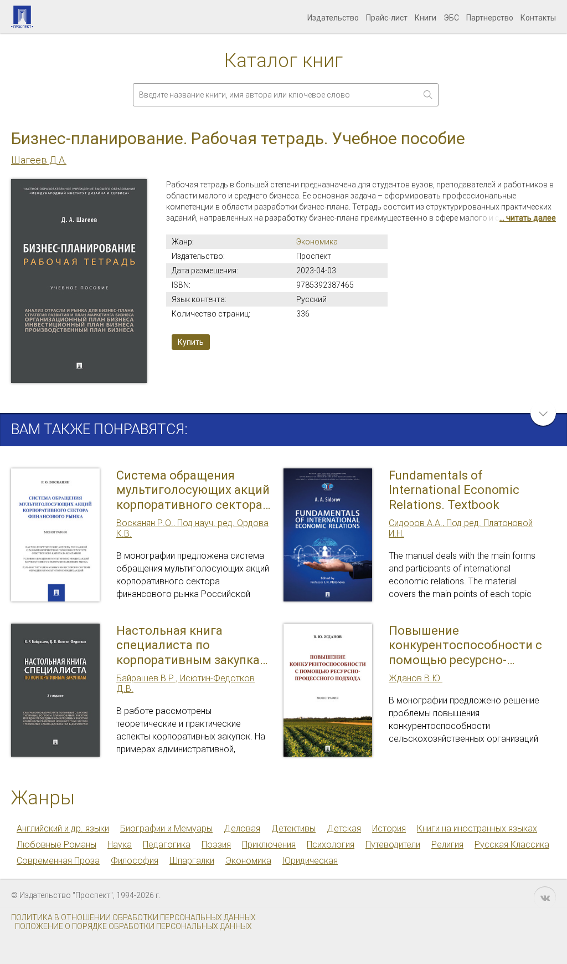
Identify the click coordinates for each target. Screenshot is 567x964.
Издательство (333, 17)
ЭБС (451, 17)
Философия (134, 860)
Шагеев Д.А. (38, 160)
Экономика (317, 241)
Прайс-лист (387, 17)
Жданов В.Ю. (415, 678)
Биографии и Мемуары (166, 828)
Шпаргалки (191, 860)
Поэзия (216, 844)
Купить (191, 342)
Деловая (242, 828)
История (389, 828)
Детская (344, 828)
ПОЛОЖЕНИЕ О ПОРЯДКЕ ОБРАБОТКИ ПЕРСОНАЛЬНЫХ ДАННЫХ (133, 926)
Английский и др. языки (63, 828)
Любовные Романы (56, 844)
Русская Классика (512, 844)
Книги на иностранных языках (477, 828)
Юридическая (310, 860)
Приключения (269, 844)
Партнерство (489, 17)
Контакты (538, 17)
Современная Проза (58, 860)
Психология (330, 844)
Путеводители (392, 844)
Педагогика (166, 844)
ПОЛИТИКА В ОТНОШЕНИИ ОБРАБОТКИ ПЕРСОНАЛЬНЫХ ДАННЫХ (133, 917)
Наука (119, 844)
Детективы (293, 828)
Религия (447, 844)
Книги (425, 17)
